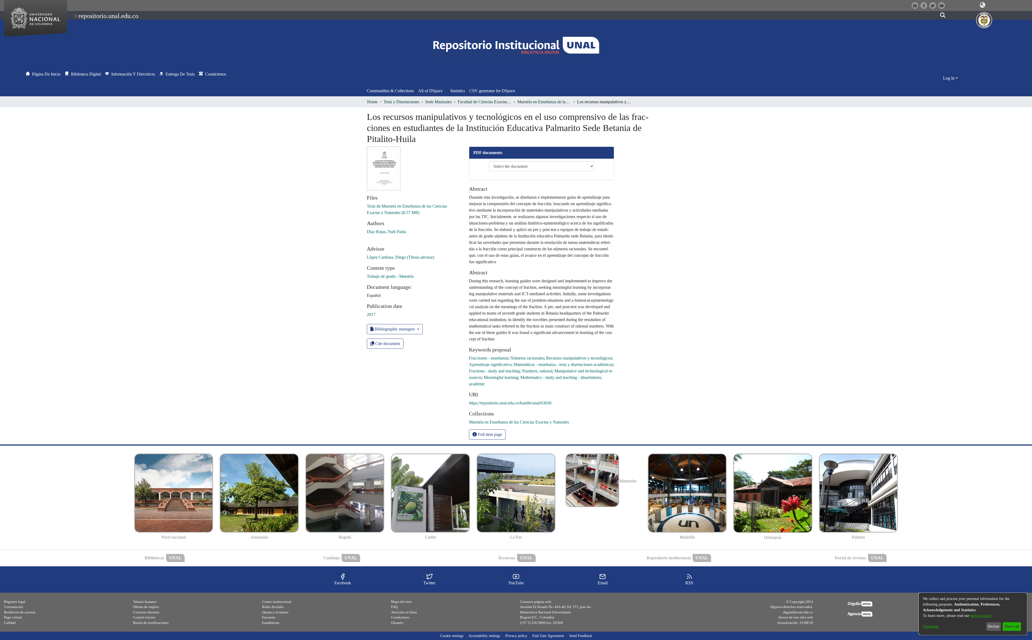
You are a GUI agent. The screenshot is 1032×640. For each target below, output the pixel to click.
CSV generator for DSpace (492, 90)
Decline (993, 626)
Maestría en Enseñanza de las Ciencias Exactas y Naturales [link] (544, 101)
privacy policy (981, 616)
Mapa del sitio (401, 602)
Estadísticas (270, 623)
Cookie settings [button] (451, 636)
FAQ (394, 607)
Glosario (397, 623)
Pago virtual (13, 617)
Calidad (10, 623)
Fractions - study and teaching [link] (494, 371)
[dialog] (973, 614)
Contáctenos (400, 617)
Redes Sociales (273, 607)
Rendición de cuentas (19, 612)
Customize (931, 626)
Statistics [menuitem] (457, 90)
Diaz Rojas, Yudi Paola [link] (386, 231)
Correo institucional (276, 602)
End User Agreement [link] (548, 636)
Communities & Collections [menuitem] (390, 90)
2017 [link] (371, 314)
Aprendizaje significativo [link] (490, 364)
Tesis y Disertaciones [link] (401, 101)
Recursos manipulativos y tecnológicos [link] (579, 358)
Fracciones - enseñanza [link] (488, 358)
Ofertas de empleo (146, 607)
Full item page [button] (489, 434)
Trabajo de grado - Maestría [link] (390, 276)
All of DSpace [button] (430, 90)
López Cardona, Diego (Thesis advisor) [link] (400, 257)
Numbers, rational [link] (537, 371)
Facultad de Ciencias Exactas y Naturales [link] (484, 101)
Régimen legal (14, 602)
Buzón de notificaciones (151, 623)
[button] (982, 5)
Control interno (144, 617)
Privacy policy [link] (516, 636)
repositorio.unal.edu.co (108, 15)
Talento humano (145, 602)
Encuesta (268, 617)
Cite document (387, 343)
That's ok (1011, 626)
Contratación (13, 607)
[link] (519, 422)
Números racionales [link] (527, 358)
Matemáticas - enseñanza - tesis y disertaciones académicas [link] (563, 364)
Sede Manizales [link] (438, 101)
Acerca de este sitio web (795, 617)
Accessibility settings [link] (484, 636)
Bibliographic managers (395, 329)
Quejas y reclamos (275, 612)
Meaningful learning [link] (501, 377)
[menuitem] (432, 91)
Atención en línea (404, 612)
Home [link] (372, 101)
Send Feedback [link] (580, 636)
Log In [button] (949, 78)
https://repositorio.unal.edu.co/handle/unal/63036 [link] (510, 403)
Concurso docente (146, 612)
